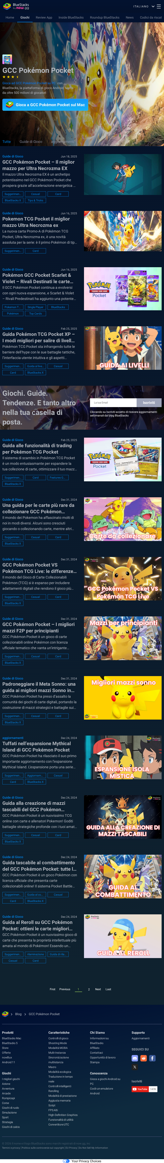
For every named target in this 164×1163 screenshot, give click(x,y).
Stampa (95, 1062)
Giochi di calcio (11, 1126)
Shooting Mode (57, 1043)
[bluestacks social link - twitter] (135, 1067)
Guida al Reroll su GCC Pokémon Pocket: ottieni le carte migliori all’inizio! (37, 926)
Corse (5, 1103)
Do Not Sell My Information (93, 1147)
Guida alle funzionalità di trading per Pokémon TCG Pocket (37, 449)
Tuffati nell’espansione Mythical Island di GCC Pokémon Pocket (36, 747)
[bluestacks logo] (16, 6)
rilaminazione (35, 954)
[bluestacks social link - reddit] (143, 1058)
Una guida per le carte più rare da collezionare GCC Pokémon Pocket (38, 508)
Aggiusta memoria (59, 1100)
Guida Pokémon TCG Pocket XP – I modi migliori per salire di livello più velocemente (38, 337)
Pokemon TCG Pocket (13, 307)
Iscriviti (149, 403)
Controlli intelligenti (59, 1086)
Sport (5, 1117)
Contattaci (96, 1052)
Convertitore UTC (58, 1124)
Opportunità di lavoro (103, 1057)
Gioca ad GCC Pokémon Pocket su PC (29, 83)
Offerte (6, 1052)
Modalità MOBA (57, 1047)
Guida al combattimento (35, 894)
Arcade (6, 1093)
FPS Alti (53, 1110)
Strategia (7, 1122)
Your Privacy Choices (86, 1161)
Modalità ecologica (59, 1071)
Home (10, 17)
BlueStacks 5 (10, 1043)
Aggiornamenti (140, 1038)
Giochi (24, 17)
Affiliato (94, 1047)
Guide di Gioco (31, 141)
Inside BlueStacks (71, 17)
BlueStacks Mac (11, 1038)
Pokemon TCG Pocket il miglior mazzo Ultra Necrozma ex (36, 222)
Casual (35, 194)
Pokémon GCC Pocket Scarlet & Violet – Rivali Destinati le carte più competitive (36, 278)
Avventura (8, 1088)
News (130, 17)
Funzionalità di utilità (60, 1119)
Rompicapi (8, 1098)
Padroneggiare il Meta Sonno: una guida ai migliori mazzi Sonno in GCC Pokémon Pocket (39, 687)
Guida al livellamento (35, 366)
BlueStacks (58, 307)
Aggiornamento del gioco (35, 775)
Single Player (35, 307)
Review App (44, 17)
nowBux (7, 1057)
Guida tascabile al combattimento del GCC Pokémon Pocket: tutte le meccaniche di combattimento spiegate (39, 866)
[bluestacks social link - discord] (135, 1058)
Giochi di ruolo (10, 1107)
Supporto (138, 1032)
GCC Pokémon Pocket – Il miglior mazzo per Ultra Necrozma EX (38, 165)
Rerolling (53, 1091)
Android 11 (8, 1062)
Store (5, 1047)
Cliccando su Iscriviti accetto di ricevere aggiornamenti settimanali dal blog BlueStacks (123, 413)
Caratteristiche (59, 1032)
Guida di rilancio (58, 954)
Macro (52, 1067)
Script (51, 1105)
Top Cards (35, 313)
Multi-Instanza (57, 1052)
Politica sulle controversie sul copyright (43, 1147)
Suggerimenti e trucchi (13, 194)
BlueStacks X (13, 200)
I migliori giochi (11, 1079)
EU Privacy (71, 1147)
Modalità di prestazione (62, 1095)
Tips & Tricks (35, 200)
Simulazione (9, 1112)
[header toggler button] (159, 6)
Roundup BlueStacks (104, 17)
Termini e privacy (11, 1147)
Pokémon (13, 313)
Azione (6, 1083)
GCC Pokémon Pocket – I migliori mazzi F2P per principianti (38, 628)
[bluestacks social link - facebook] (152, 1058)
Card (58, 194)
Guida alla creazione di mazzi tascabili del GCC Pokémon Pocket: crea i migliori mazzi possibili (33, 806)
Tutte (6, 141)
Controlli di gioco (58, 1038)
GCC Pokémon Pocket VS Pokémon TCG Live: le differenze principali (37, 568)
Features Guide (58, 477)
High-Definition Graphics (63, 1115)
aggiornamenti (62, 141)
